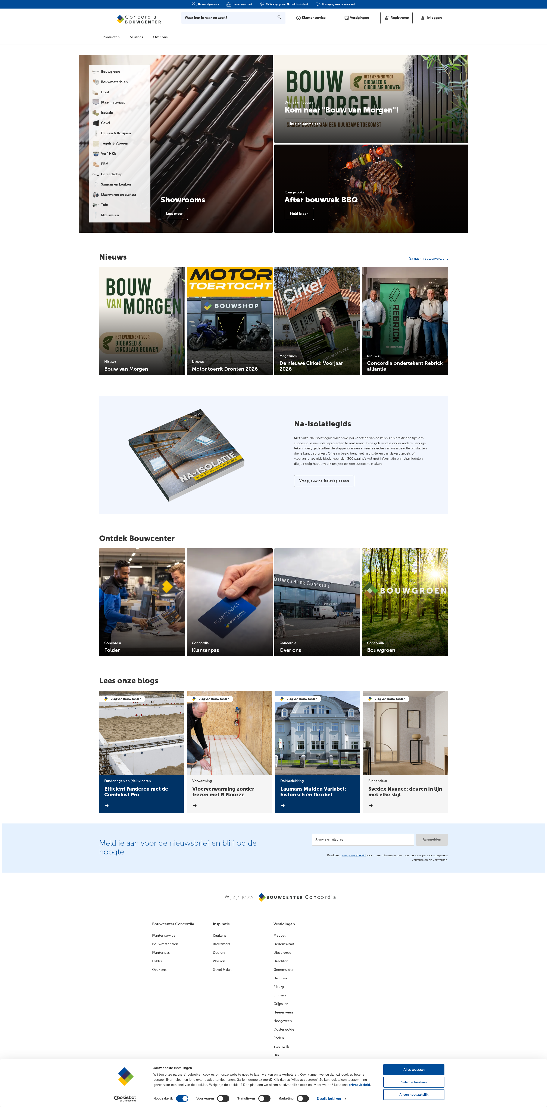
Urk (276, 1055)
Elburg (279, 987)
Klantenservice (163, 935)
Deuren (219, 953)
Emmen (280, 995)
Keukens (219, 935)
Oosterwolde (284, 1029)
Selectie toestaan (414, 1082)
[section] (142, 321)
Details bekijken (329, 1098)
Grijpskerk (281, 1004)
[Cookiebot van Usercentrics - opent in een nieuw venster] (125, 1098)
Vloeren (219, 961)
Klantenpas (161, 953)
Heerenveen (283, 1012)
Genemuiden (284, 970)
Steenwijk (281, 1047)
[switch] (223, 1098)
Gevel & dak (222, 970)
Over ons (160, 37)
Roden (279, 1038)
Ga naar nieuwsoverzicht (428, 258)
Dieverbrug (282, 953)
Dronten (280, 978)
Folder (157, 961)
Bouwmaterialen (165, 944)
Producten (111, 37)
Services (136, 37)
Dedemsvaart (284, 944)
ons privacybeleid (354, 855)
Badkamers (221, 944)
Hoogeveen (283, 1021)
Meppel (279, 935)
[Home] (139, 19)
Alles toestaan (414, 1069)
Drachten (281, 961)
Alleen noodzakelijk (413, 1094)
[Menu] (105, 18)
